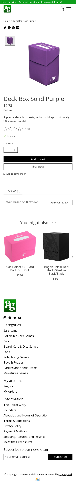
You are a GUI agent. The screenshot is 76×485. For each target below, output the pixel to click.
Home (7, 20)
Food (7, 352)
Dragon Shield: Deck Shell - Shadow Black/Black (56, 270)
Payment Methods (16, 431)
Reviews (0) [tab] (13, 191)
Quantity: (8, 143)
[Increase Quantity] (14, 150)
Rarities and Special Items (20, 368)
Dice (6, 341)
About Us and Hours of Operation (26, 415)
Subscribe (60, 457)
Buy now (38, 167)
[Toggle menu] (68, 8)
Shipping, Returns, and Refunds (24, 437)
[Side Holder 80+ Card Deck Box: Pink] (20, 246)
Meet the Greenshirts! (18, 442)
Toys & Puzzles (14, 362)
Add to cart (38, 159)
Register (9, 386)
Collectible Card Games (19, 336)
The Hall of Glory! (15, 405)
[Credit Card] (37, 480)
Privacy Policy (12, 426)
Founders (10, 410)
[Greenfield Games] (7, 8)
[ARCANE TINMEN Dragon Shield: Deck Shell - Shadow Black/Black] (56, 246)
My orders (10, 391)
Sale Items (10, 331)
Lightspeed (66, 474)
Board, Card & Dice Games (21, 346)
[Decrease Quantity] (7, 150)
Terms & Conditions (17, 421)
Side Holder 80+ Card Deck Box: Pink (20, 268)
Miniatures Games (16, 373)
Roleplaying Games (16, 357)
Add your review (59, 202)
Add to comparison (16, 173)
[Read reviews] (15, 129)
